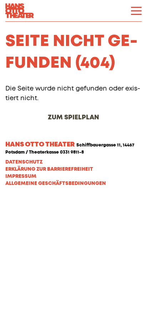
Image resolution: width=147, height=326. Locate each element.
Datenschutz (23, 162)
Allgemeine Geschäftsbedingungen (55, 183)
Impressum (20, 176)
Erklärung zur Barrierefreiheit (49, 169)
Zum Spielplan (73, 117)
